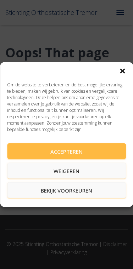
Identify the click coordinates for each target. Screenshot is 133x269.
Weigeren (66, 170)
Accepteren (66, 151)
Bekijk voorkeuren (66, 190)
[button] (122, 71)
